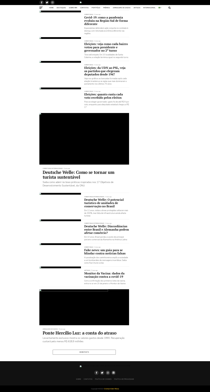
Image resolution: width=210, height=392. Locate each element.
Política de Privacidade (124, 379)
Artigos (137, 8)
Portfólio (96, 8)
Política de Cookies (103, 379)
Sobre (78, 379)
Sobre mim (73, 8)
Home (51, 8)
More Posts (84, 352)
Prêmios (106, 8)
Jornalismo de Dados (121, 8)
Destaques (61, 8)
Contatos (84, 8)
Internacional (149, 8)
